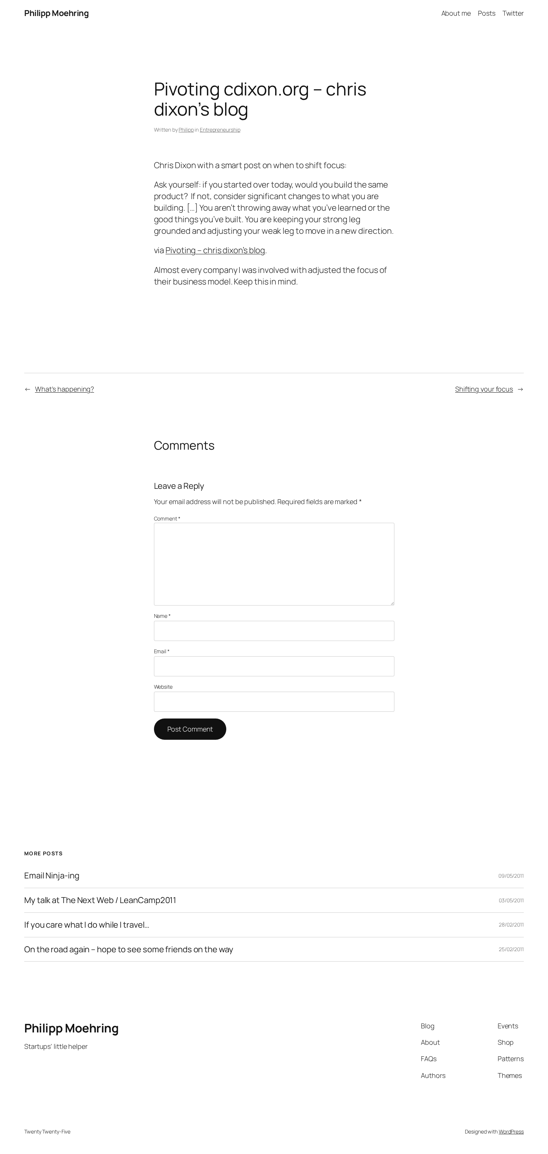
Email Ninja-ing (51, 875)
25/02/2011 (511, 949)
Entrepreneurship (220, 129)
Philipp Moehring (56, 13)
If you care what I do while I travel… (86, 925)
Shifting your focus (484, 388)
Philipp (186, 129)
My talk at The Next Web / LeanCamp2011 (100, 900)
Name (162, 615)
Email (162, 651)
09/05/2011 (511, 875)
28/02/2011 (511, 924)
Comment (167, 518)
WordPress (511, 1131)
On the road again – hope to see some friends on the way (128, 949)
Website (163, 686)
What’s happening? (64, 388)
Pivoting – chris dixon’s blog (215, 250)
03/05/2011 (511, 900)
